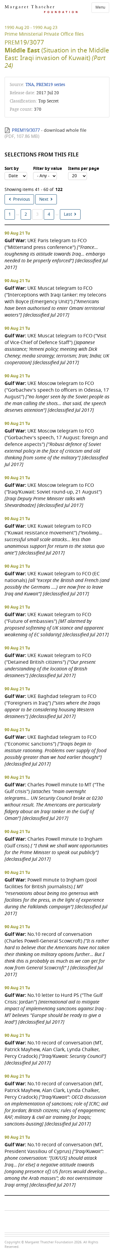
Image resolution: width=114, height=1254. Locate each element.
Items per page (83, 169)
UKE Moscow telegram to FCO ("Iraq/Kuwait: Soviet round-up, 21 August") (53, 495)
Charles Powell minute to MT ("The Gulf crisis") (55, 801)
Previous (21, 199)
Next (43, 199)
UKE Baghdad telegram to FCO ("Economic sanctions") (55, 750)
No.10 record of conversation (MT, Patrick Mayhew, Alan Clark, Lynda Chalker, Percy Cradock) (55, 1052)
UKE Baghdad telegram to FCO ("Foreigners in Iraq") (52, 706)
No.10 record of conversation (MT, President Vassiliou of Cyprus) (56, 1164)
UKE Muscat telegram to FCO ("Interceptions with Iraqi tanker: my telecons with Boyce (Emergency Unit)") (55, 301)
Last (68, 214)
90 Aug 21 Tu (17, 233)
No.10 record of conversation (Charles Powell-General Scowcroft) (57, 954)
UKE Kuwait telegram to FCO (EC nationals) (57, 583)
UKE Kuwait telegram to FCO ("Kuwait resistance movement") (55, 539)
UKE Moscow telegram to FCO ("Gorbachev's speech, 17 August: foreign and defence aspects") (56, 447)
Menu (100, 7)
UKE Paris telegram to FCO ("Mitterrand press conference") (56, 254)
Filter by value (47, 169)
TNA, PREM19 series (45, 84)
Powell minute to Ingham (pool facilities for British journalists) (56, 896)
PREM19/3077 (26, 130)
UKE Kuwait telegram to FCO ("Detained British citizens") (50, 665)
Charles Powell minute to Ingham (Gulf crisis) (56, 849)
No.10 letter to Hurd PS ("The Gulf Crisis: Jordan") (55, 1009)
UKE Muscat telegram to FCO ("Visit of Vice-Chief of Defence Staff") (57, 349)
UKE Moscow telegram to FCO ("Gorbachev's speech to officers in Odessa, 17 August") (57, 397)
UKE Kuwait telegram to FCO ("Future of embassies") (57, 624)
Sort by (12, 169)
